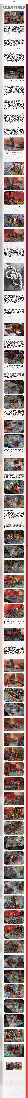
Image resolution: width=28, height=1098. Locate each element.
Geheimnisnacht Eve (12, 1092)
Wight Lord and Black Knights (8, 1084)
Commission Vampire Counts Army (9, 1079)
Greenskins (19, 1073)
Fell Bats (20, 1081)
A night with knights (9, 1094)
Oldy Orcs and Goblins (7, 1072)
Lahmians (23, 1072)
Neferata (19, 1072)
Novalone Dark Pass (13, 1086)
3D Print (8, 1087)
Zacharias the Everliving (6, 1076)
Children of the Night (18, 1084)
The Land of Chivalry (12, 1089)
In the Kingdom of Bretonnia (12, 1090)
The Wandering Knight (11, 1080)
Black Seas (4, 1080)
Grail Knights (5, 1093)
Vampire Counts (19, 1082)
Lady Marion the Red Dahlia (20, 1080)
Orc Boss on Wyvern (13, 1073)
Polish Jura (7, 1086)
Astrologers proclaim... (21, 1092)
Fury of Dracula (20, 1090)
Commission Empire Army (20, 1079)
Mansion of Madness (21, 1089)
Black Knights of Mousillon (16, 1074)
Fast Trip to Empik (14, 1095)
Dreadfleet (5, 1081)
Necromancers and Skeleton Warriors (18, 1083)
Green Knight (10, 1088)
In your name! (11, 1085)
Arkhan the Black (18, 1075)
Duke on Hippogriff (17, 1085)
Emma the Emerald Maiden (16, 1076)
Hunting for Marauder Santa (18, 1088)
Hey (19, 1095)
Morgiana (4, 1090)
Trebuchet (12, 1087)
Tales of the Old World (12, 1082)
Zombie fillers (14, 1072)
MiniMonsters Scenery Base (19, 1078)
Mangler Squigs (6, 1073)
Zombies (16, 1081)
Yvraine (23, 1075)
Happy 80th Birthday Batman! (13, 1093)
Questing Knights (18, 1087)
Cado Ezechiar (12, 1075)
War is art (21, 1093)
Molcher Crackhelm (10, 1081)
